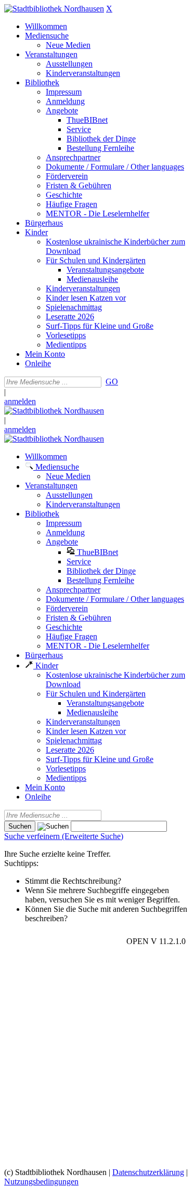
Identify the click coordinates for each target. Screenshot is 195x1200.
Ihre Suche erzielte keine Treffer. (57, 853)
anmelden (20, 401)
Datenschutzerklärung (148, 1172)
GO (112, 381)
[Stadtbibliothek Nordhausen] (54, 8)
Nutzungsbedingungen (41, 1181)
